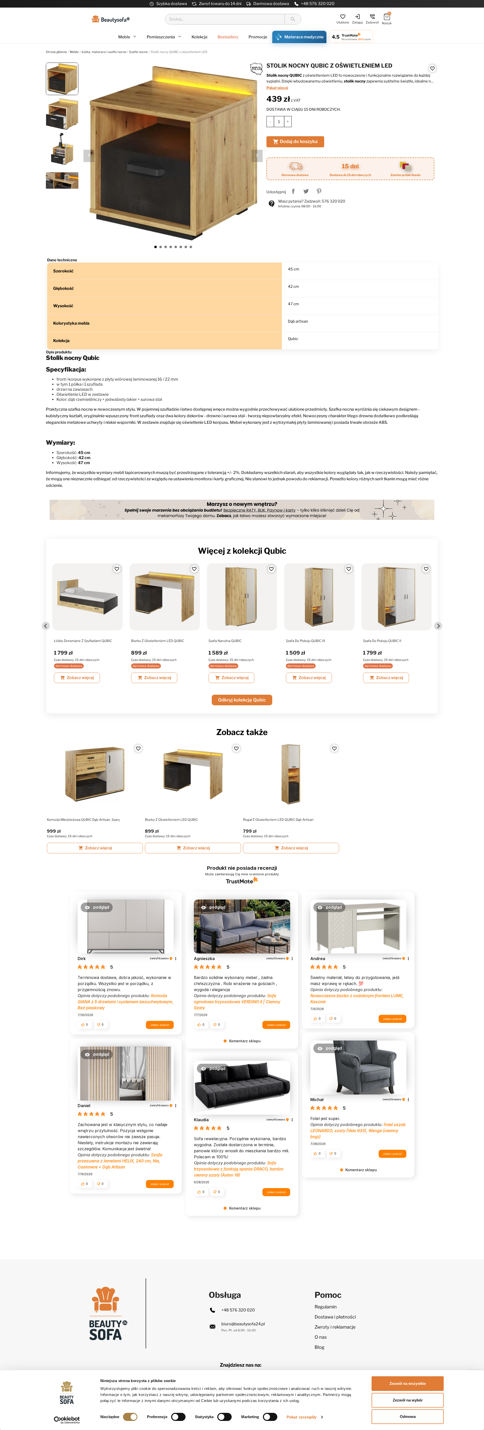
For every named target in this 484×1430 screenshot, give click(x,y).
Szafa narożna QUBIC (224, 641)
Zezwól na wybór (408, 1400)
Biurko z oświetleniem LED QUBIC (157, 641)
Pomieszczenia (161, 37)
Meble (124, 37)
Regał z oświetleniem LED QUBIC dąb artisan (278, 820)
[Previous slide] (46, 626)
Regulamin (326, 1306)
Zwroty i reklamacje (335, 1327)
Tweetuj (306, 191)
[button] (97, 907)
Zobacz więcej (77, 677)
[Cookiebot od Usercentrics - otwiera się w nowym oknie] (67, 1420)
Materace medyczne (303, 37)
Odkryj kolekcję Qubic (242, 700)
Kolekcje (199, 37)
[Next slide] (438, 626)
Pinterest (319, 191)
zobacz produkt (159, 1024)
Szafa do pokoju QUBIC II (382, 641)
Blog (319, 1347)
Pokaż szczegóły (302, 1417)
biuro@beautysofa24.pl (243, 1324)
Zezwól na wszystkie (407, 1383)
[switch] (178, 1417)
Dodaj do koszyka (295, 142)
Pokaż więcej (277, 88)
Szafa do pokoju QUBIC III (305, 641)
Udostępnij (293, 191)
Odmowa (408, 1416)
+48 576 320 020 (318, 3)
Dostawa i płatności (335, 1317)
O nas (321, 1337)
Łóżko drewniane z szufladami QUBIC (83, 641)
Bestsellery (228, 37)
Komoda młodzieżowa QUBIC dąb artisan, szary (83, 820)
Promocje (258, 37)
